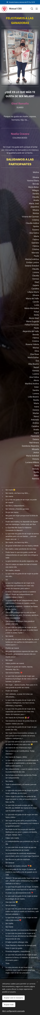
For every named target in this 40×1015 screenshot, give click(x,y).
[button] (31, 8)
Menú (36, 8)
